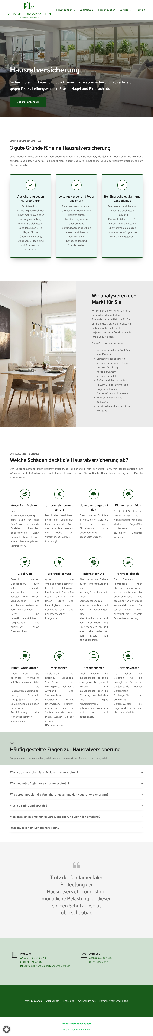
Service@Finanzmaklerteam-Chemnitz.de (46, 965)
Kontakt (140, 10)
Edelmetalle (87, 10)
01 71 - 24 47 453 (32, 961)
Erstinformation (33, 1001)
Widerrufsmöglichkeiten (76, 1029)
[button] (76, 772)
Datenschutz (52, 1001)
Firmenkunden (106, 10)
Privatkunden (64, 10)
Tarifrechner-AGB (87, 1001)
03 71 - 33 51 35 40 (34, 957)
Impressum (68, 1001)
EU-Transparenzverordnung (113, 1001)
